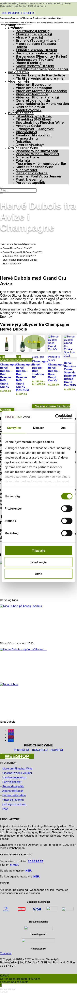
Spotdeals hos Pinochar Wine (40, 122)
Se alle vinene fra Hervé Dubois (35, 408)
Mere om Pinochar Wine (17, 768)
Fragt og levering (13, 799)
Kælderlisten (18, 72)
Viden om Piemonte (32, 94)
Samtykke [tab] (14, 427)
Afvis (38, 573)
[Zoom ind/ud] (1, 989)
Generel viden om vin (33, 100)
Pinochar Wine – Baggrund (37, 154)
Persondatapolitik (30, 183)
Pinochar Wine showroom (37, 151)
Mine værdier (27, 170)
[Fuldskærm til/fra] (5, 989)
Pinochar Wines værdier (17, 772)
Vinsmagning (26, 132)
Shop (12, 25)
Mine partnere (27, 157)
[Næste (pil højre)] (5, 992)
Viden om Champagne (34, 88)
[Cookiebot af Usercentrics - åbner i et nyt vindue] (55, 416)
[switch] (66, 508)
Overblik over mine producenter (42, 69)
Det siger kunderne (32, 173)
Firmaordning (27, 138)
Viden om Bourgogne (33, 85)
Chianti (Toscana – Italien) (36, 50)
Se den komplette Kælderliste (40, 75)
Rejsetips (23, 142)
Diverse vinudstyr (30, 145)
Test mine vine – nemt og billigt (41, 164)
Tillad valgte (38, 562)
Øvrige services (21, 113)
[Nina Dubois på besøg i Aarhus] (21, 605)
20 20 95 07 (35, 861)
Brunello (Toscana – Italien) (37, 40)
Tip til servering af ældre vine (40, 78)
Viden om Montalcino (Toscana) (41, 91)
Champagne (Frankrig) (34, 34)
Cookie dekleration (14, 795)
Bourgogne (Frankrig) (33, 31)
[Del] (9, 989)
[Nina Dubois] (9, 684)
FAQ (5, 808)
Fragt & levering (29, 179)
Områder (15, 28)
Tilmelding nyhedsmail (34, 116)
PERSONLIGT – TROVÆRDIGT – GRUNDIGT (38, 750)
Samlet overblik (28, 110)
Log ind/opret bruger (18, 13)
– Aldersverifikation (11, 790)
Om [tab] (63, 427)
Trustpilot (5, 953)
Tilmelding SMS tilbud (33, 119)
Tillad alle (38, 550)
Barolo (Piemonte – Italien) (37, 53)
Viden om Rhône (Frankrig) (37, 97)
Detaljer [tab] (38, 427)
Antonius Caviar (28, 126)
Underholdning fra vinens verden (42, 104)
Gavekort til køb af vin (33, 135)
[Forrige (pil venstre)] (1, 992)
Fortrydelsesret (11, 781)
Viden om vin (18, 81)
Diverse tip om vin (30, 107)
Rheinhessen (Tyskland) (35, 60)
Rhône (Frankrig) (29, 63)
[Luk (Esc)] (13, 989)
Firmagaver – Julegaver (35, 129)
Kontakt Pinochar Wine (34, 167)
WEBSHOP (17, 756)
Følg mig (23, 160)
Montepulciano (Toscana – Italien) (37, 45)
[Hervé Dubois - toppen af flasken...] (23, 649)
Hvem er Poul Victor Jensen (38, 176)
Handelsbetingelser (14, 777)
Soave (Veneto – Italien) (35, 66)
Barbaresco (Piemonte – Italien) (41, 56)
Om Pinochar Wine (23, 148)
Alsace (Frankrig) (29, 37)
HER (36, 876)
